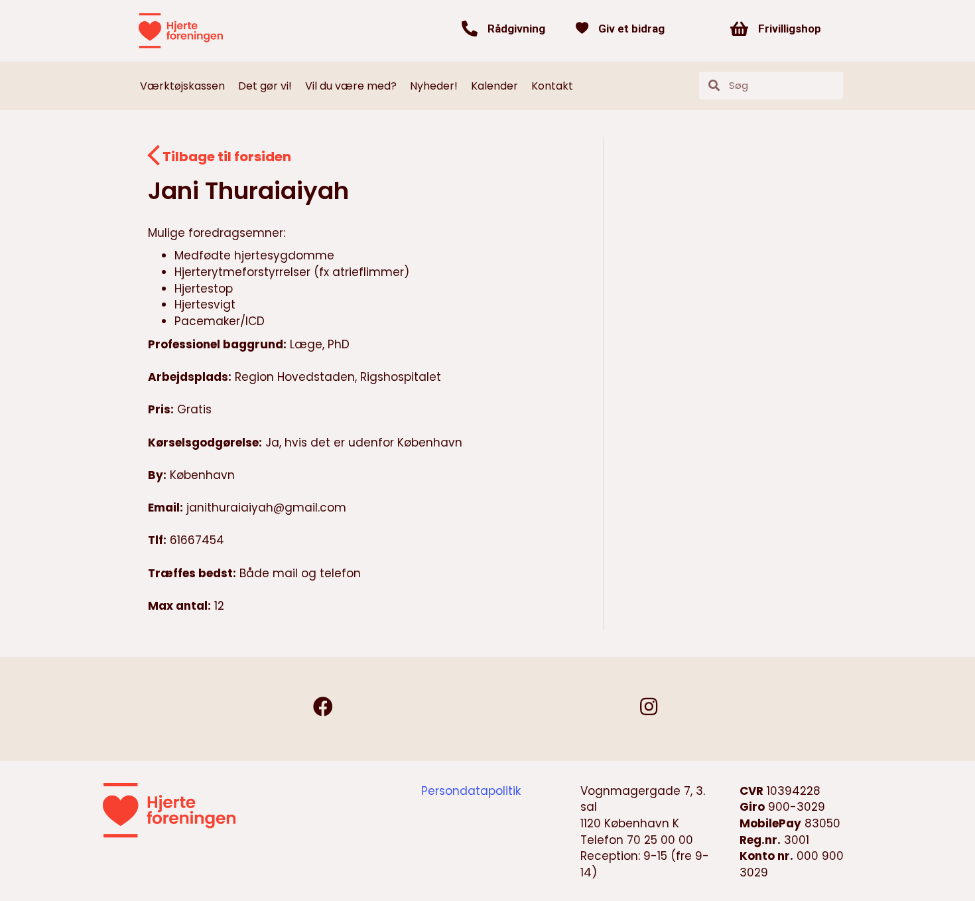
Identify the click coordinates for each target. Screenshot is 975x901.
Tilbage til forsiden (226, 156)
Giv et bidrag (631, 28)
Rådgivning (516, 28)
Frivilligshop (789, 28)
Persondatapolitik (471, 791)
